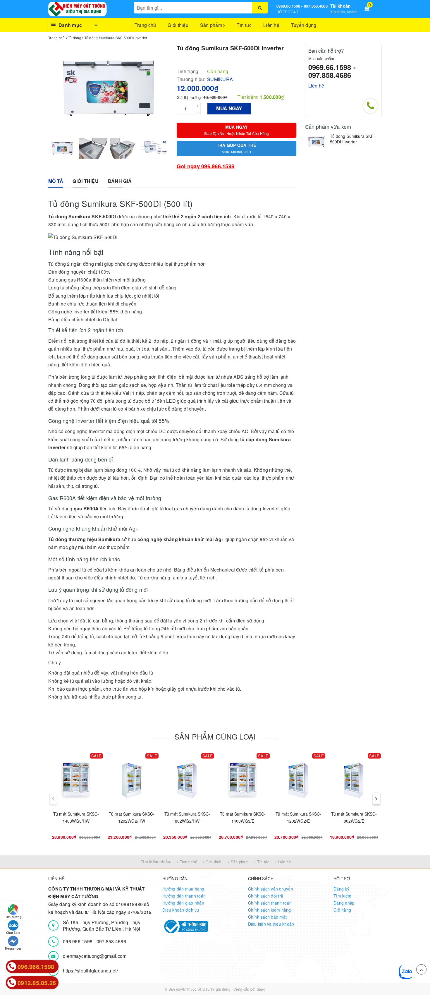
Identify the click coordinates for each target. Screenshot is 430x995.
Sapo (261, 989)
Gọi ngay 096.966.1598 (205, 166)
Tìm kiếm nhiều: (156, 861)
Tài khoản (340, 6)
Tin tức (244, 25)
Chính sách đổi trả (265, 896)
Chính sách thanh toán (270, 903)
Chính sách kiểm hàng (269, 910)
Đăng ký (341, 889)
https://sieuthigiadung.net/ (90, 970)
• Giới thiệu (212, 861)
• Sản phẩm (238, 861)
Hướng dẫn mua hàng (183, 889)
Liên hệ (271, 25)
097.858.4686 (111, 941)
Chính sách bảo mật (267, 917)
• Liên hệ (283, 861)
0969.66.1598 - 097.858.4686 (302, 6)
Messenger (13, 948)
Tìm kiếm (342, 896)
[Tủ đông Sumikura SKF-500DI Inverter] (316, 141)
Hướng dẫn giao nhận (183, 903)
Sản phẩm (211, 25)
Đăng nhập (344, 903)
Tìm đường (13, 917)
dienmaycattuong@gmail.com (94, 956)
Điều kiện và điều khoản (271, 924)
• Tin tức (261, 861)
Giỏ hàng (342, 910)
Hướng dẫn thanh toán (184, 896)
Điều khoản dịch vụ (180, 910)
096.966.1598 (78, 941)
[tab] (55, 181)
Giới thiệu (178, 25)
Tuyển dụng (304, 25)
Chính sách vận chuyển (270, 889)
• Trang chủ (187, 861)
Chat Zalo (13, 933)
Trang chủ (145, 25)
